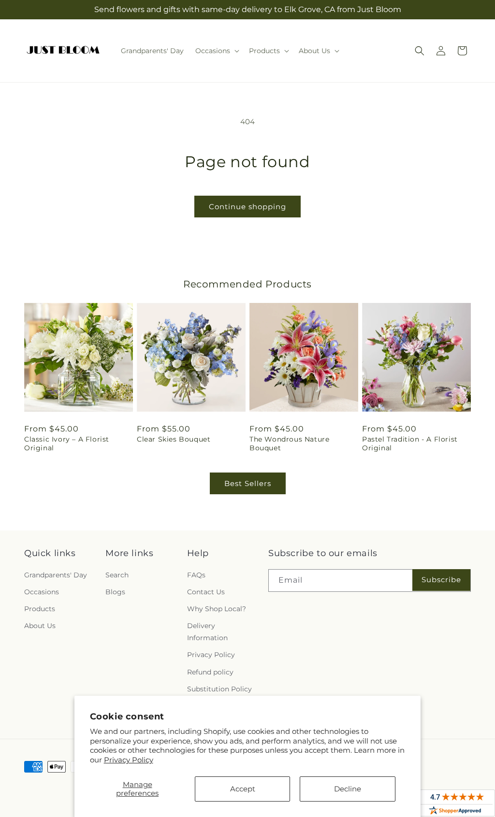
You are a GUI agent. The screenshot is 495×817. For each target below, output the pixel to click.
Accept (242, 788)
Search (117, 575)
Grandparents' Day (55, 575)
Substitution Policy (219, 689)
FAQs (196, 575)
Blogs (115, 592)
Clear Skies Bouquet (173, 439)
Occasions (41, 592)
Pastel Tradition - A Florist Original (410, 443)
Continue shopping (247, 206)
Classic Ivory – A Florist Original (66, 443)
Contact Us (206, 592)
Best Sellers (247, 483)
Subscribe (441, 579)
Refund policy (210, 672)
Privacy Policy (128, 759)
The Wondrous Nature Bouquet (289, 443)
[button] (216, 51)
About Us (40, 625)
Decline (347, 788)
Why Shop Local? (216, 608)
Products (39, 608)
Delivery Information (207, 631)
